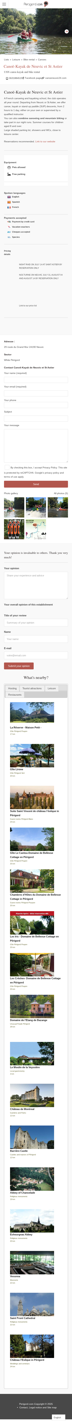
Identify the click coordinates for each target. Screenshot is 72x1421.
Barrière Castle (19, 1150)
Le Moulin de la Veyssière (25, 1067)
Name (7, 631)
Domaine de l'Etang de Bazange (28, 1020)
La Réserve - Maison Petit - (25, 727)
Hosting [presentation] (12, 688)
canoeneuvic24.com (55, 78)
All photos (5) (61, 493)
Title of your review (15, 615)
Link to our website (45, 141)
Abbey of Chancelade (22, 1192)
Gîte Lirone (16, 769)
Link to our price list (28, 305)
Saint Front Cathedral (22, 1318)
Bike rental (29, 59)
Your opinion (11, 568)
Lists (6, 59)
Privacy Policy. (50, 467)
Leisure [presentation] (52, 688)
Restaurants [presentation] (15, 694)
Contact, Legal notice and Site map (38, 1407)
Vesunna (15, 1276)
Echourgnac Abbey (21, 1234)
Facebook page (33, 78)
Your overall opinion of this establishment (28, 604)
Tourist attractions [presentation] (32, 688)
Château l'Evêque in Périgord (27, 1359)
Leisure (16, 59)
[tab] (12, 688)
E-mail (7, 648)
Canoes (42, 59)
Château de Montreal (22, 1109)
